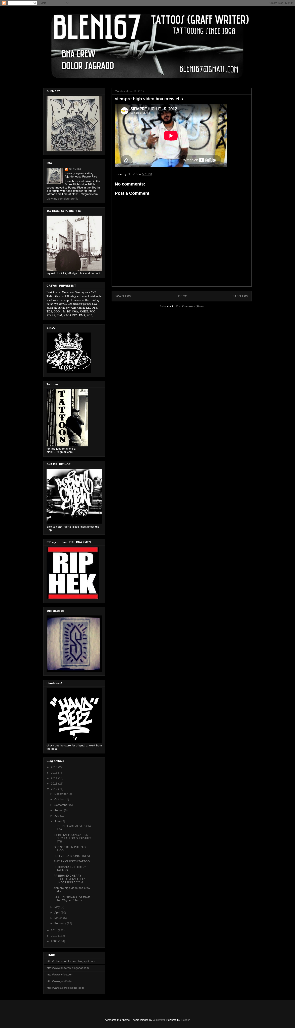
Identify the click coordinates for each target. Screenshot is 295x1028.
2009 (54, 941)
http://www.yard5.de (59, 981)
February (60, 923)
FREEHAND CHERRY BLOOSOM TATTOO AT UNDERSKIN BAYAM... (70, 879)
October (59, 799)
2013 (54, 783)
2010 (54, 935)
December (61, 793)
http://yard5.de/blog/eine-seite (65, 987)
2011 (54, 930)
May (57, 906)
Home (182, 296)
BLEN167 (75, 169)
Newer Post (123, 296)
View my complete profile (62, 198)
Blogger (185, 1019)
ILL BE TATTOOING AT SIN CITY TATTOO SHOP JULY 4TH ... (72, 838)
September (61, 804)
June (57, 821)
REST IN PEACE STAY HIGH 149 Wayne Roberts (72, 898)
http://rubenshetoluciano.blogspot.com (71, 961)
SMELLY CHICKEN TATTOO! (72, 861)
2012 (54, 789)
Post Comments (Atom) (189, 306)
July (57, 815)
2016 (54, 767)
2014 (54, 778)
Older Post (240, 296)
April (57, 912)
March (58, 918)
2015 (54, 772)
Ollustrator (159, 1019)
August (59, 810)
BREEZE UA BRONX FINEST (72, 856)
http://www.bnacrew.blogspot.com (68, 967)
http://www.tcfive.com (60, 974)
